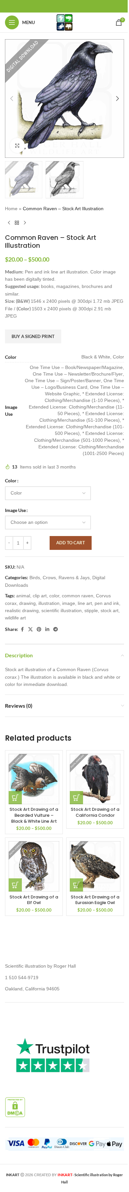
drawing (27, 603)
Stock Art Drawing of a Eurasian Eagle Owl (95, 900)
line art (85, 603)
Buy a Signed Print (33, 336)
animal (23, 595)
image (68, 603)
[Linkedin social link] (47, 629)
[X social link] (30, 629)
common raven (77, 595)
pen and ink (107, 603)
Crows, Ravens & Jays (66, 577)
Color (11, 480)
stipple (91, 610)
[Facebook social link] (22, 629)
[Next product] (25, 223)
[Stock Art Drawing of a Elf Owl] (34, 866)
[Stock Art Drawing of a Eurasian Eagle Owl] (95, 866)
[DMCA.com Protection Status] (15, 1106)
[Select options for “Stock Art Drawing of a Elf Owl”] (15, 885)
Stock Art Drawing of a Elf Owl (34, 900)
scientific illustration (61, 610)
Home (11, 208)
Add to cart (70, 542)
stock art (109, 610)
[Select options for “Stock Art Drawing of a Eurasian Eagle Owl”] (76, 885)
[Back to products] (17, 223)
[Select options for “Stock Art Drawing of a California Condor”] (76, 797)
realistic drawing (22, 610)
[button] (11, 98)
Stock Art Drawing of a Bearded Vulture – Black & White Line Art (34, 815)
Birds (34, 577)
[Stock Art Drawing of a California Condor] (95, 779)
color (54, 595)
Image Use (15, 510)
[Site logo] (64, 22)
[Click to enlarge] (17, 145)
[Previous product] (9, 223)
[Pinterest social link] (39, 629)
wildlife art (15, 617)
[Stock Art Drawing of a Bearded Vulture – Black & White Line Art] (34, 779)
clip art (40, 595)
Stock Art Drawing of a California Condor (95, 812)
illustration (49, 603)
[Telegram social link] (55, 629)
